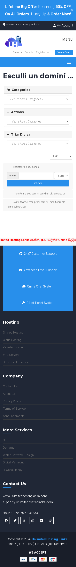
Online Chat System (40, 286)
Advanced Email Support (40, 270)
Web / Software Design (18, 455)
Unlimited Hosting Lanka (49, 539)
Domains (8, 447)
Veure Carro (64, 52)
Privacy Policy (12, 401)
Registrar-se (42, 52)
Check (38, 183)
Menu (67, 39)
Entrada (29, 52)
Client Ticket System (40, 303)
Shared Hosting (13, 332)
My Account (64, 25)
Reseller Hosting (14, 347)
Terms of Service (14, 408)
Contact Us (10, 386)
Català (16, 52)
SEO (5, 440)
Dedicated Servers (15, 362)
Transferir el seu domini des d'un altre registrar (39, 193)
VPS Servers (11, 355)
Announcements (14, 416)
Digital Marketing (14, 462)
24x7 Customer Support (40, 254)
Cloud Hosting (12, 340)
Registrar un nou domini (26, 166)
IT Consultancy (12, 470)
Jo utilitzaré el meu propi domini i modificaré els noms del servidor (36, 204)
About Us (9, 394)
